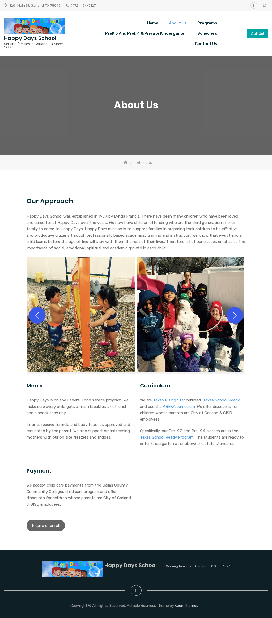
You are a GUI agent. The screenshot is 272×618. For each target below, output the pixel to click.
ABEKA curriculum (179, 406)
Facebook (253, 5)
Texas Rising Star (169, 400)
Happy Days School (30, 38)
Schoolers (207, 33)
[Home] (125, 163)
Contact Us (206, 43)
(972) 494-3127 (83, 5)
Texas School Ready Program (167, 437)
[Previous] (37, 315)
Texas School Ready (221, 400)
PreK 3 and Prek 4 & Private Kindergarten (146, 33)
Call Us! (257, 33)
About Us (178, 23)
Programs (207, 23)
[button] (81, 315)
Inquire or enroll (46, 525)
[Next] (235, 315)
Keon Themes (186, 605)
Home (152, 23)
